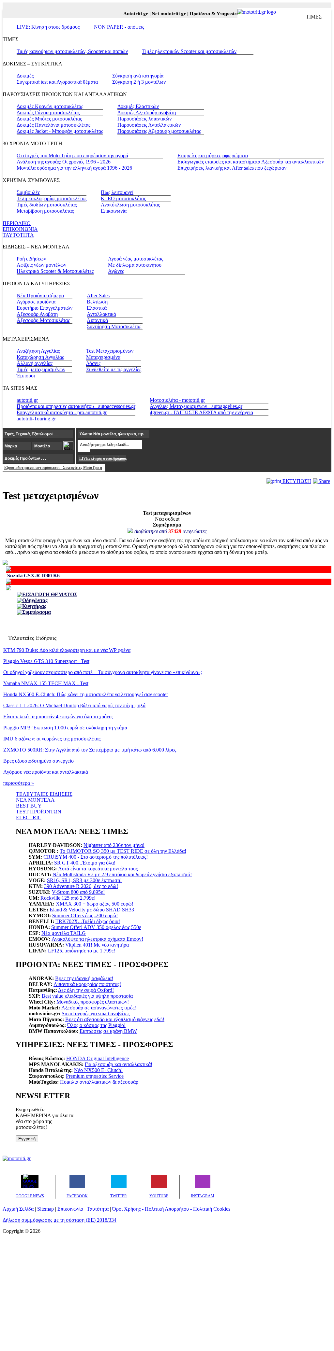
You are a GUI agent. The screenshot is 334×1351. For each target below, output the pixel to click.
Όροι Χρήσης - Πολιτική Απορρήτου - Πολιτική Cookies (171, 1209)
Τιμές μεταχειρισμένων (41, 369)
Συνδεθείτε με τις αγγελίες (113, 369)
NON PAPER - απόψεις (119, 27)
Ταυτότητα (98, 1209)
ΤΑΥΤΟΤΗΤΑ (18, 235)
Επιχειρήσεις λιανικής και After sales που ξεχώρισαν (231, 168)
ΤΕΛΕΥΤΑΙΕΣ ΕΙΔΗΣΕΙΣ (44, 794)
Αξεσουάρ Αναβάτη (37, 314)
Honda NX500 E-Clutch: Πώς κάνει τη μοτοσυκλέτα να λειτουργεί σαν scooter (85, 694)
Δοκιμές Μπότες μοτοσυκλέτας (49, 118)
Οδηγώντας (35, 600)
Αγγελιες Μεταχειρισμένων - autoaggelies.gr (196, 406)
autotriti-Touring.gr (36, 418)
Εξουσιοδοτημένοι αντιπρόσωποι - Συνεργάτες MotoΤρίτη (53, 467)
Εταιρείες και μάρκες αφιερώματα (212, 155)
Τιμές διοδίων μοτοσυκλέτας (47, 204)
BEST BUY (29, 806)
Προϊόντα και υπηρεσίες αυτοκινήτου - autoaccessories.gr (76, 406)
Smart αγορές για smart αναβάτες (95, 1013)
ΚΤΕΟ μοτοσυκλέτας (123, 198)
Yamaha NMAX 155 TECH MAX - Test (45, 683)
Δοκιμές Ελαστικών (138, 106)
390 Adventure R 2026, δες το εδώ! (81, 886)
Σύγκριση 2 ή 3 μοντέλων (139, 82)
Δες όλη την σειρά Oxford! (86, 990)
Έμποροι (26, 375)
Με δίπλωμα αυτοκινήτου (134, 265)
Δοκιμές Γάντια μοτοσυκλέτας (48, 112)
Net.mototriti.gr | (165, 13)
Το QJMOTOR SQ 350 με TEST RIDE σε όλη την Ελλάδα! (123, 851)
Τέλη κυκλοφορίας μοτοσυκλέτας (51, 198)
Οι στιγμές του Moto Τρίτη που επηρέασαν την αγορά (72, 155)
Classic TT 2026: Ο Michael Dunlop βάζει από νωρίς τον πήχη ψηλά (74, 705)
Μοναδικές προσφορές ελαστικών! (92, 1002)
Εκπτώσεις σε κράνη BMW (108, 1031)
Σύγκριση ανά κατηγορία (137, 75)
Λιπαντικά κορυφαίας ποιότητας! (87, 984)
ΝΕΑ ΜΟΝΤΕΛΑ (35, 800)
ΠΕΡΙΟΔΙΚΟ (17, 223)
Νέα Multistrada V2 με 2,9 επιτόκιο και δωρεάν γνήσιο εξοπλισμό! (122, 874)
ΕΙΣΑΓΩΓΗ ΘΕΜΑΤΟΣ (49, 594)
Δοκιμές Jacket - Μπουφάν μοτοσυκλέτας (60, 131)
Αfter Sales (98, 295)
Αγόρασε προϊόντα (36, 301)
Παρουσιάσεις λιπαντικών (144, 118)
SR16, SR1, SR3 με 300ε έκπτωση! (84, 880)
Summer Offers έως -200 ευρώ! (85, 915)
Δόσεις (93, 363)
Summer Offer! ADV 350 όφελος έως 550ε (96, 927)
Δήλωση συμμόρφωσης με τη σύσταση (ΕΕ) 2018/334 (59, 1220)
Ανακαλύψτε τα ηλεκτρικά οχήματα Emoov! (97, 939)
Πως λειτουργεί (117, 192)
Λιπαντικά (97, 320)
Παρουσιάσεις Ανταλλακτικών (149, 125)
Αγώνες (116, 271)
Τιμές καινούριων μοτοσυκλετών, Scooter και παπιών (72, 51)
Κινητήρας (34, 606)
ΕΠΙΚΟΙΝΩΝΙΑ (20, 229)
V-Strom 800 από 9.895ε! (78, 892)
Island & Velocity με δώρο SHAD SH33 (92, 909)
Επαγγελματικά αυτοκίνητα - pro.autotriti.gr (62, 412)
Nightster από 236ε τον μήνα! (114, 845)
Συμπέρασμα (36, 612)
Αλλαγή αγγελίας (35, 363)
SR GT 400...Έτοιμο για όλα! (84, 862)
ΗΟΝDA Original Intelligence (97, 1058)
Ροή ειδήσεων (31, 258)
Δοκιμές (25, 75)
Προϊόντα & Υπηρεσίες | (210, 13)
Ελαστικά (97, 308)
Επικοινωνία (114, 211)
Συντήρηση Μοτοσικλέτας (114, 326)
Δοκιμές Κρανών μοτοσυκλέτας (50, 106)
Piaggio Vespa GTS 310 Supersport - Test (46, 661)
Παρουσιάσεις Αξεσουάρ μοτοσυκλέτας (159, 131)
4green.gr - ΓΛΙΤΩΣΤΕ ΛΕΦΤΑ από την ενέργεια (201, 412)
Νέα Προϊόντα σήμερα (40, 295)
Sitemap (45, 1209)
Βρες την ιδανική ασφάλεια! (84, 978)
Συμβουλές (28, 192)
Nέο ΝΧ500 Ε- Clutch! (98, 1070)
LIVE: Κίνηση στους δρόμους (48, 27)
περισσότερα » (18, 783)
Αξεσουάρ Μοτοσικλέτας (43, 320)
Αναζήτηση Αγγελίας (38, 351)
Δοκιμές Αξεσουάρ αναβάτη (146, 112)
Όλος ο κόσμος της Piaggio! (96, 1025)
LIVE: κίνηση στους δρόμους (102, 458)
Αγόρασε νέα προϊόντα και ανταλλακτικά (45, 772)
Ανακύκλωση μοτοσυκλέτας (130, 204)
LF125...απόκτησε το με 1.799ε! (81, 950)
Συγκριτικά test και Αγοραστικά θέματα (57, 82)
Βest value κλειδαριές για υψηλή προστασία (87, 996)
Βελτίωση (97, 301)
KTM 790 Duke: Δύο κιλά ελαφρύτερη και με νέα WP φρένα (66, 650)
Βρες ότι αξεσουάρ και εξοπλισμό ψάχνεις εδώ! (114, 1019)
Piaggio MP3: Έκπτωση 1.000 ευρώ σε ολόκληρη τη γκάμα (65, 727)
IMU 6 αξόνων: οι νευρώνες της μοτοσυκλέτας (51, 738)
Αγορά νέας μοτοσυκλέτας (135, 258)
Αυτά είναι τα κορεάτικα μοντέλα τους (98, 868)
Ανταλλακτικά (101, 314)
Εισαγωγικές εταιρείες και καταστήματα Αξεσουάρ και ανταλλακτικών (250, 161)
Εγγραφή (27, 1138)
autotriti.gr (27, 400)
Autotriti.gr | (132, 13)
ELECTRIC (28, 817)
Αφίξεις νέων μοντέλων (41, 265)
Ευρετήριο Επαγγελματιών (44, 308)
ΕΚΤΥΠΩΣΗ (296, 481)
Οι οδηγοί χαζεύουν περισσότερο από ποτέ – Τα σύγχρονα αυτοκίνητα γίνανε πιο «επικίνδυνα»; (102, 672)
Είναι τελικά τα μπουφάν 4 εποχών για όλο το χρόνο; (58, 716)
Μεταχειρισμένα (103, 357)
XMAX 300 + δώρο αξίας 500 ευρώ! (94, 904)
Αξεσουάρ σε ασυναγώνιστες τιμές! (98, 1007)
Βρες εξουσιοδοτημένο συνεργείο (38, 761)
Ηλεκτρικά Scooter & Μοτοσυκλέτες (55, 271)
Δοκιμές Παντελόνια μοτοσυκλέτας (53, 125)
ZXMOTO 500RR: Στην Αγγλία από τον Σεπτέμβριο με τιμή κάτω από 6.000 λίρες (89, 750)
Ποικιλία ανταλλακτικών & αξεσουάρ (99, 1082)
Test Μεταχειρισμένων (109, 351)
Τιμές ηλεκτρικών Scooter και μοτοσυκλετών (189, 51)
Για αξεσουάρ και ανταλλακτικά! (118, 1064)
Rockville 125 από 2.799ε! (68, 898)
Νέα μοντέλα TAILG (63, 933)
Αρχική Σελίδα (18, 1209)
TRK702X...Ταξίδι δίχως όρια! (87, 921)
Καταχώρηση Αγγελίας (40, 357)
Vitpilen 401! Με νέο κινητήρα (97, 945)
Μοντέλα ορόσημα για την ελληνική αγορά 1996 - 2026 (74, 168)
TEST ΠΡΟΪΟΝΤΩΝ (38, 811)
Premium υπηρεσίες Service (95, 1076)
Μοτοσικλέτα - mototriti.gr (177, 400)
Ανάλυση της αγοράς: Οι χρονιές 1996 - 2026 (64, 161)
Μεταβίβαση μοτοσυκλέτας (45, 211)
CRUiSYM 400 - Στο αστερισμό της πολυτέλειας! (95, 857)
